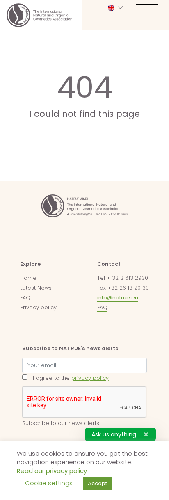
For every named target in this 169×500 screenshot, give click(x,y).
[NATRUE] (39, 15)
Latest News (36, 287)
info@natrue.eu (117, 297)
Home (28, 277)
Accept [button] (97, 483)
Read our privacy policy (52, 470)
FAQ (25, 297)
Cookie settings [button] (49, 483)
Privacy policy (38, 307)
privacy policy (90, 377)
